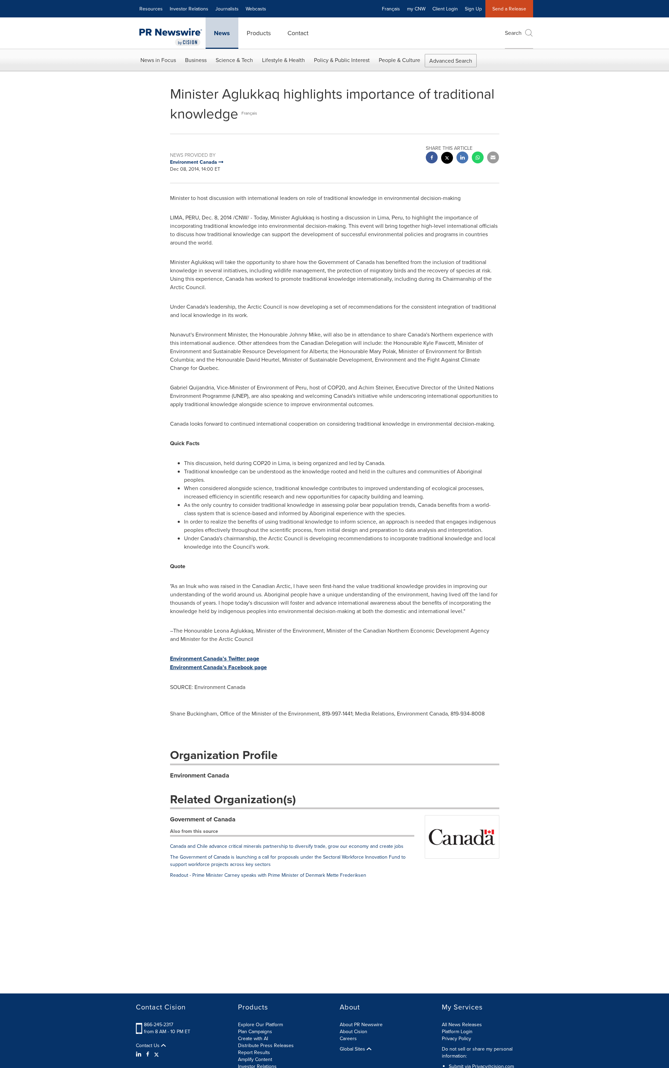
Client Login (445, 8)
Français (391, 8)
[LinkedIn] (139, 1054)
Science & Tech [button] (234, 60)
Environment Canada (199, 775)
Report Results (254, 1052)
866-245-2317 (158, 1024)
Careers (348, 1038)
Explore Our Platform (260, 1024)
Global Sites (353, 1048)
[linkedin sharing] (462, 158)
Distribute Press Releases (266, 1045)
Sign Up (473, 8)
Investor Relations (189, 8)
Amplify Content (255, 1059)
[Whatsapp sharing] (478, 158)
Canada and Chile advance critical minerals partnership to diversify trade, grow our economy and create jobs (286, 846)
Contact (297, 33)
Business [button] (196, 60)
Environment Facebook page (218, 667)
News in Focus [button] (158, 60)
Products (259, 33)
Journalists (227, 8)
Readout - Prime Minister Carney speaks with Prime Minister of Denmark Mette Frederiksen (268, 875)
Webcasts (256, 8)
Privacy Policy (456, 1038)
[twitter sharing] (447, 158)
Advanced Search (450, 60)
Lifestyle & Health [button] (283, 60)
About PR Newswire (361, 1024)
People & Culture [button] (399, 60)
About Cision (353, 1031)
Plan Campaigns (255, 1031)
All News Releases (462, 1024)
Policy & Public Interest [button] (342, 60)
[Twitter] (156, 1054)
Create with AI (253, 1038)
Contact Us (148, 1045)
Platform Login (457, 1031)
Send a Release (509, 8)
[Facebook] (148, 1054)
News (222, 33)
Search (513, 33)
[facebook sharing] (432, 158)
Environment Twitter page (214, 659)
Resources (151, 8)
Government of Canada (203, 819)
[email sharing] (493, 158)
